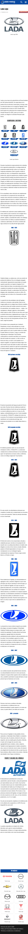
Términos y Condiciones (7, 930)
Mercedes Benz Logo (20, 891)
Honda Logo (7, 911)
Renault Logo (7, 921)
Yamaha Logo (21, 921)
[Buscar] (21, 2)
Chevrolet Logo (7, 891)
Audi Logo (21, 901)
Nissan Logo (20, 881)
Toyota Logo (7, 881)
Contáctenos (17, 930)
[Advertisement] (14, 53)
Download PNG (23, 11)
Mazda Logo (7, 901)
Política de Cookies (18, 928)
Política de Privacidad (6, 928)
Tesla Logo (21, 911)
